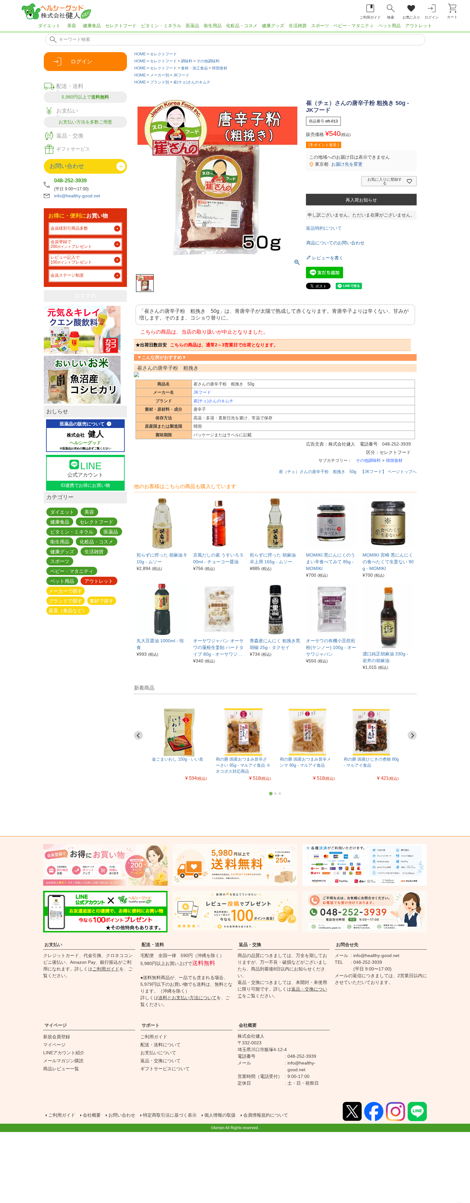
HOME (140, 54)
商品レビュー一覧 (61, 1068)
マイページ (55, 1025)
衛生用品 (213, 25)
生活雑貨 (298, 25)
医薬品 (192, 25)
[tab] (270, 793)
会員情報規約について (265, 1115)
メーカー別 (159, 75)
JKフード (181, 75)
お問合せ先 (347, 944)
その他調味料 (208, 61)
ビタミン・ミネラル (161, 25)
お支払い (53, 944)
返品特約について (324, 228)
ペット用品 (389, 25)
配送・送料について (160, 1044)
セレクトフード (121, 25)
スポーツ (320, 25)
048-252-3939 (70, 181)
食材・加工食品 (194, 68)
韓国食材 (219, 68)
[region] (235, 27)
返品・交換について (160, 1060)
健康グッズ (273, 25)
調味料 (186, 61)
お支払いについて (158, 1052)
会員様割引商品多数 (69, 228)
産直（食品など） (68, 610)
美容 (71, 25)
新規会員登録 (56, 1036)
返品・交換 (250, 944)
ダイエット (49, 25)
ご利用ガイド (105, 968)
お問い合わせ (121, 1115)
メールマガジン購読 (63, 1060)
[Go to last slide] (138, 735)
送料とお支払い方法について (187, 997)
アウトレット (418, 25)
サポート (151, 1025)
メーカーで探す (65, 590)
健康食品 (92, 25)
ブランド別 (159, 82)
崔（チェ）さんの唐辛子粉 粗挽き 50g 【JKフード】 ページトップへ (348, 471)
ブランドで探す (65, 600)
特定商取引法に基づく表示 (170, 1115)
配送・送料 (153, 944)
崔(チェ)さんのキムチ (191, 82)
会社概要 (248, 1025)
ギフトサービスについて (165, 1068)
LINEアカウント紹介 (63, 1052)
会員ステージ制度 (67, 275)
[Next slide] (412, 735)
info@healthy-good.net (77, 195)
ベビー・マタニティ (353, 25)
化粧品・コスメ (241, 25)
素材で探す (102, 600)
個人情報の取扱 (220, 1115)
